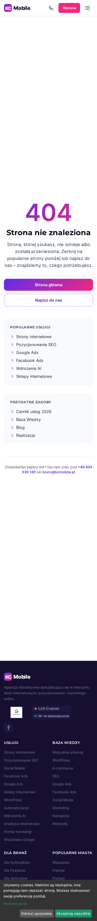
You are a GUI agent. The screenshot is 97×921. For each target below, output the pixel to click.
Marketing (60, 808)
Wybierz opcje (15, 903)
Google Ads (13, 784)
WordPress (13, 800)
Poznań (58, 878)
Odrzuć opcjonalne (36, 913)
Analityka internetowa (21, 824)
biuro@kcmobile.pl (59, 472)
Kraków (58, 870)
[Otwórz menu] (87, 7)
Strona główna (48, 284)
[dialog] (48, 900)
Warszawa (60, 862)
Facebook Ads (16, 776)
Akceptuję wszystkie (73, 913)
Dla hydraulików (17, 862)
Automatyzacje (16, 808)
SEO (55, 776)
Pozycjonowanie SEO (21, 760)
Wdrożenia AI (15, 816)
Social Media (14, 768)
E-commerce (62, 768)
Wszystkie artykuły (68, 752)
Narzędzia (60, 816)
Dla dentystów (15, 878)
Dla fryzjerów (14, 870)
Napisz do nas (48, 300)
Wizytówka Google (19, 839)
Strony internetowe (19, 752)
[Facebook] (8, 727)
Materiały (60, 824)
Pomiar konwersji (17, 831)
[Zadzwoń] (51, 7)
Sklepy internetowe (19, 792)
